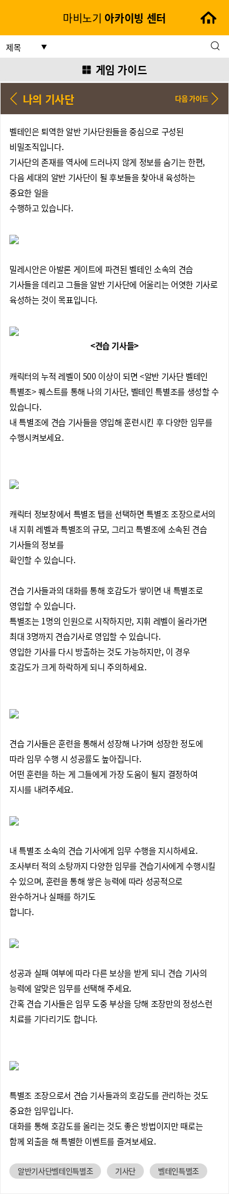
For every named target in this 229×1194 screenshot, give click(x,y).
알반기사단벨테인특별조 (55, 1170)
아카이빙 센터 (114, 17)
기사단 (125, 1170)
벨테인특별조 (178, 1170)
